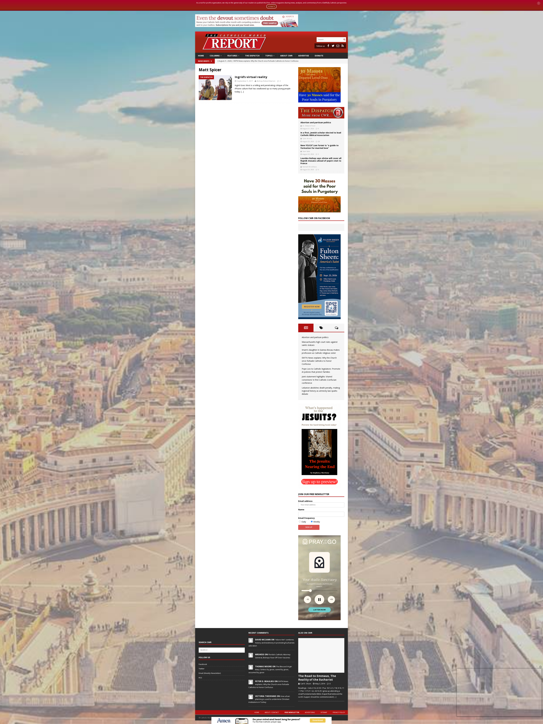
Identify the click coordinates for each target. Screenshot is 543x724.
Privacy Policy (339, 712)
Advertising (310, 712)
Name (301, 509)
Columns (215, 55)
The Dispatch (252, 55)
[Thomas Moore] (250, 668)
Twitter (201, 668)
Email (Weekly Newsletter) (210, 673)
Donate (319, 55)
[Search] (344, 39)
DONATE (271, 6)
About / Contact (272, 712)
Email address (305, 501)
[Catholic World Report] (271, 51)
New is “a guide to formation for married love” (319, 146)
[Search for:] (330, 39)
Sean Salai (306, 151)
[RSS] (342, 46)
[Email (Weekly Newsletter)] (337, 46)
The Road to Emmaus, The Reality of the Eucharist (317, 677)
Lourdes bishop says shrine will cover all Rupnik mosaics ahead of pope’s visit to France (320, 161)
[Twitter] (333, 46)
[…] (242, 91)
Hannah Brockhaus (309, 167)
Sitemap (324, 712)
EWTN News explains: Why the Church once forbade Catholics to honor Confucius (319, 360)
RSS (200, 677)
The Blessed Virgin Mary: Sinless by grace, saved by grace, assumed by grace (270, 669)
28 (319, 141)
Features (232, 55)
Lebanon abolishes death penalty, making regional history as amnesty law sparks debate (321, 390)
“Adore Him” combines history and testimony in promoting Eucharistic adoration (271, 642)
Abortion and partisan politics (315, 122)
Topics (268, 55)
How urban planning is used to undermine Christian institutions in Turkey (269, 699)
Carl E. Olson (305, 683)
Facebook (203, 664)
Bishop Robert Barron (266, 81)
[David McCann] (250, 641)
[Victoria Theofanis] (250, 697)
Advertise (303, 55)
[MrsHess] (250, 656)
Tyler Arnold (307, 138)
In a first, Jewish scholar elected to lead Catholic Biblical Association (320, 134)
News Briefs (203, 61)
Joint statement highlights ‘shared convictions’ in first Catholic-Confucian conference (319, 379)
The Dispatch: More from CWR (321, 112)
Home (201, 55)
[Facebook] (328, 46)
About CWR (286, 55)
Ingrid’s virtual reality (251, 77)
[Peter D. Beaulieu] (250, 682)
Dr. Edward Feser (308, 126)
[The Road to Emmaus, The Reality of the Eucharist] (321, 655)
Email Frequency (306, 518)
